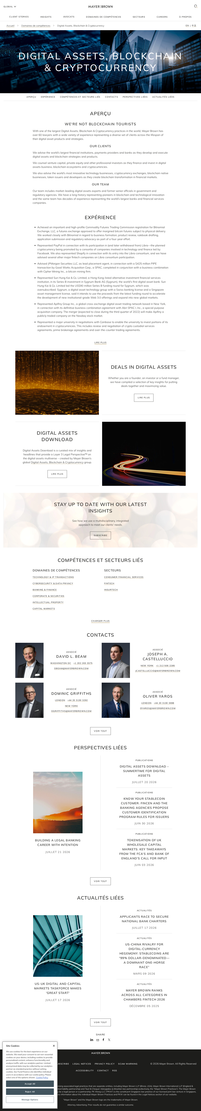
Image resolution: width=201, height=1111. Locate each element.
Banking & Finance (45, 589)
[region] (30, 1075)
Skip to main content (14, 2)
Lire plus (100, 342)
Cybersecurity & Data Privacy (53, 583)
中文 (194, 25)
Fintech (109, 583)
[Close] (54, 1046)
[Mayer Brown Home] (100, 6)
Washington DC (60, 663)
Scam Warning (127, 1063)
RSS (114, 1070)
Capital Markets (44, 608)
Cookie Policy (42, 1077)
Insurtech (111, 589)
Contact (103, 1070)
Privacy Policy (105, 1063)
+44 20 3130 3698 (164, 703)
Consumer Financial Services (124, 577)
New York (147, 665)
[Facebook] (103, 1040)
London (60, 700)
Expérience (48, 97)
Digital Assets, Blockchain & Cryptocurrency (57, 462)
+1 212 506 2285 (165, 665)
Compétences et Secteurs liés (80, 97)
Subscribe (100, 535)
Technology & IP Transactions (53, 577)
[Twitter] (109, 1040)
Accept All (30, 1084)
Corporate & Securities (48, 596)
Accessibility (85, 1070)
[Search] (195, 6)
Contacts (111, 97)
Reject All (30, 1091)
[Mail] (97, 1040)
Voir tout (100, 731)
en (187, 25)
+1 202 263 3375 (83, 663)
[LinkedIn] (91, 1040)
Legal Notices (82, 1063)
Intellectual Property (48, 602)
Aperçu (31, 97)
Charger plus (100, 621)
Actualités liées (163, 97)
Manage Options (30, 1099)
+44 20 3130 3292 (78, 700)
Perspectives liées (135, 97)
